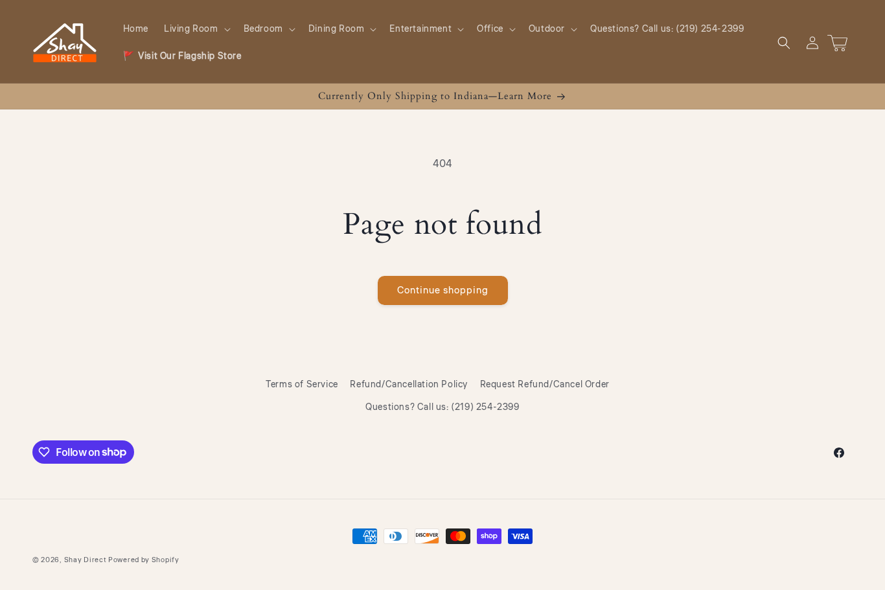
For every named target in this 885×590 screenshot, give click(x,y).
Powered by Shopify (143, 560)
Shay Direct (85, 560)
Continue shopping (442, 290)
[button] (196, 29)
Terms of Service (302, 384)
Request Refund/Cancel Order (545, 384)
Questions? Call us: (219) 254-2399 (442, 407)
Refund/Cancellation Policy (409, 384)
